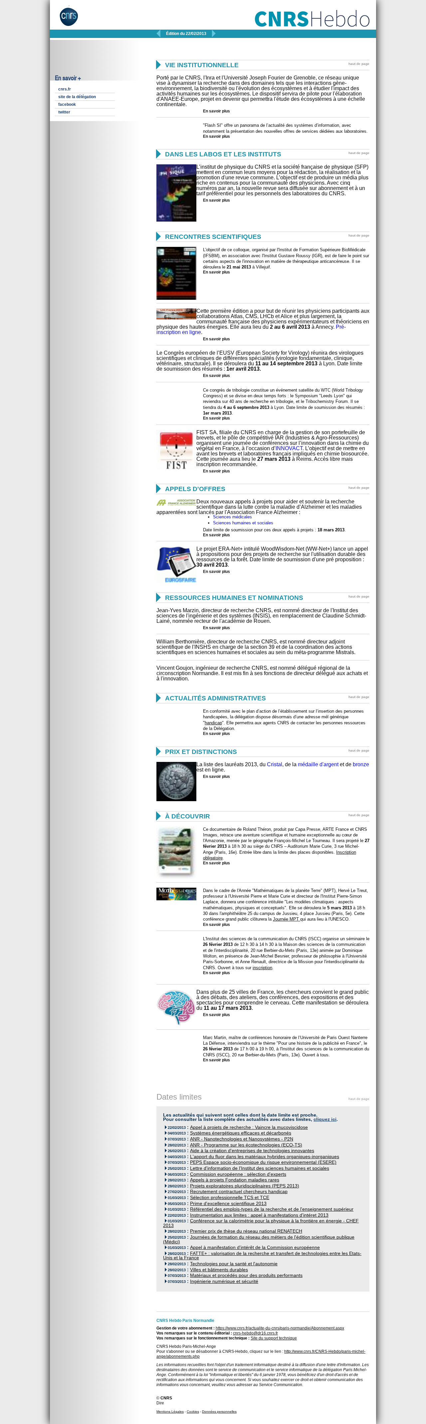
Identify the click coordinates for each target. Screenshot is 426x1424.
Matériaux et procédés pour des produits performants (246, 1275)
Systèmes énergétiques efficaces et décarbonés (240, 1133)
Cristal (274, 764)
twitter (64, 112)
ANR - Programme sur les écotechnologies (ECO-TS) (246, 1145)
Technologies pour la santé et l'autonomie (234, 1263)
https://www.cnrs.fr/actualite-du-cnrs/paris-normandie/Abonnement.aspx (280, 1328)
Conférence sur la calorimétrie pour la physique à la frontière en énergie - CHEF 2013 (261, 1223)
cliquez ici (325, 1119)
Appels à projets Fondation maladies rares (234, 1179)
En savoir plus (216, 111)
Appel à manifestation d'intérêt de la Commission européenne (255, 1247)
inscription (262, 967)
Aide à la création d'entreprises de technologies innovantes (252, 1150)
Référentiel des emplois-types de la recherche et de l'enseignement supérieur (271, 1209)
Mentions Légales (170, 1411)
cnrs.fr (64, 89)
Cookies (193, 1411)
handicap (213, 722)
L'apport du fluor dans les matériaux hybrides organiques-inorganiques (264, 1156)
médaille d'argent (318, 764)
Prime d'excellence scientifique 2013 (228, 1203)
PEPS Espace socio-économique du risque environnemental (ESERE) (263, 1162)
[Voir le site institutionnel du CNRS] (74, 19)
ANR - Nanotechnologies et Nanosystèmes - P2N (241, 1139)
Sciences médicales (232, 516)
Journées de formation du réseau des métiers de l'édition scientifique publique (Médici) (258, 1239)
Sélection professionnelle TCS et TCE (229, 1197)
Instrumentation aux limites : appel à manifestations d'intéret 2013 (259, 1215)
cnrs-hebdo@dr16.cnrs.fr (255, 1333)
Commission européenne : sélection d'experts (238, 1174)
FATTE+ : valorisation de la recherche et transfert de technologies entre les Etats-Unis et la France (262, 1256)
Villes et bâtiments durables (219, 1269)
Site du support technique (274, 1338)
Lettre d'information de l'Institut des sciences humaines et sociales (259, 1168)
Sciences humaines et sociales (243, 522)
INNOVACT (289, 448)
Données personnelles (219, 1411)
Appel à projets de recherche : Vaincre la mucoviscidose (249, 1127)
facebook (67, 104)
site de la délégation (77, 96)
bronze (361, 764)
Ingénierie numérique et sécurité (224, 1281)
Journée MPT (286, 919)
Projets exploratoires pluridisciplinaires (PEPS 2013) (244, 1185)
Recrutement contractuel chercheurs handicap (239, 1191)
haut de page (358, 64)
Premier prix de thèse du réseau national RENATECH (246, 1231)
